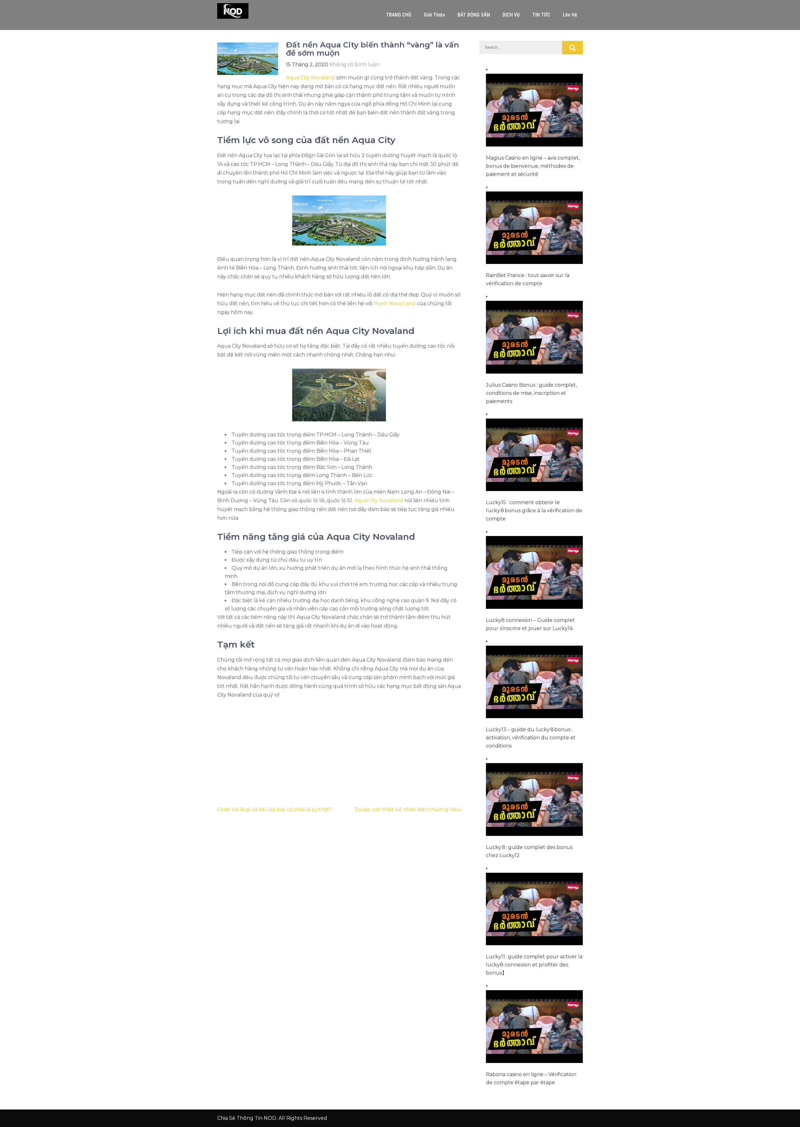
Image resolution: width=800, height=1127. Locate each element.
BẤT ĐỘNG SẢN (474, 15)
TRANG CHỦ (398, 15)
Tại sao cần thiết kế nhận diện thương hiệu (407, 809)
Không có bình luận (354, 64)
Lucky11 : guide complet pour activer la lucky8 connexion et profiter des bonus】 (534, 965)
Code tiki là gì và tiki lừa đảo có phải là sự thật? (274, 809)
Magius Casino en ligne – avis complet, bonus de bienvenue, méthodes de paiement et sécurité (533, 166)
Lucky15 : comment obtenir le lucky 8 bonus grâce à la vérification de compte (534, 510)
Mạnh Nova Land (394, 303)
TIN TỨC (541, 15)
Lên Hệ (570, 15)
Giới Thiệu (434, 15)
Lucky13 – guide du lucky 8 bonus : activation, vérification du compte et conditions (531, 738)
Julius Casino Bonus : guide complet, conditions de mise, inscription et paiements (531, 393)
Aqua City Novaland (310, 78)
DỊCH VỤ (511, 15)
